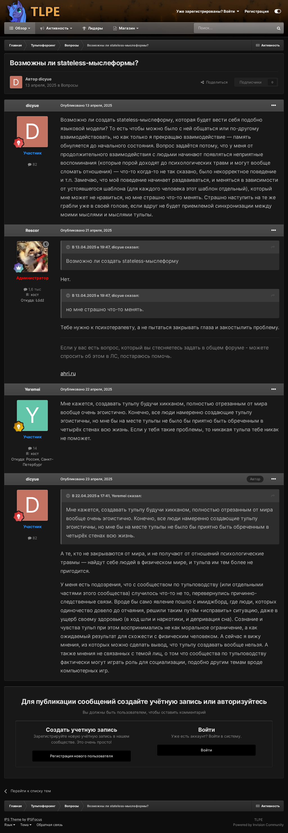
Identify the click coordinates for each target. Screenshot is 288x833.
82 (34, 164)
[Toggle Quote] (68, 247)
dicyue (45, 79)
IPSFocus (34, 819)
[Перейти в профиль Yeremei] (32, 415)
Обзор (20, 28)
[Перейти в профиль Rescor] (32, 256)
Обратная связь (50, 825)
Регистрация (257, 11)
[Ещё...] (273, 105)
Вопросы (69, 85)
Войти (206, 750)
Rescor (32, 230)
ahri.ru (68, 373)
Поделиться (216, 82)
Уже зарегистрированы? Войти (206, 11)
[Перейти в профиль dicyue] (16, 82)
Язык (8, 825)
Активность (57, 28)
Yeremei (32, 389)
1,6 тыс (34, 289)
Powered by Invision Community (258, 825)
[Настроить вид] (278, 11)
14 (34, 448)
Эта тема (258, 28)
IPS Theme (12, 819)
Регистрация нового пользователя (81, 756)
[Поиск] (279, 28)
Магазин (127, 28)
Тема (25, 825)
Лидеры (95, 28)
